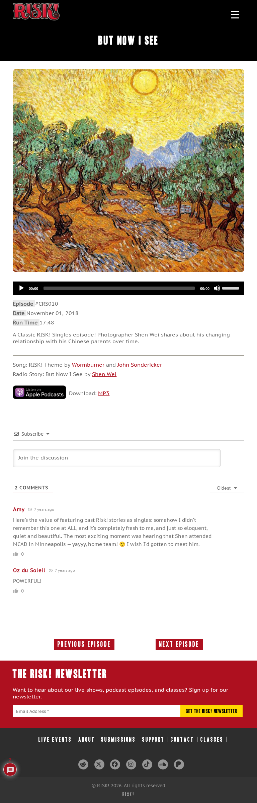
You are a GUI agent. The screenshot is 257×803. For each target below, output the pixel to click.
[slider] (231, 288)
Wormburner (88, 364)
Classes (212, 739)
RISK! (128, 794)
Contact (182, 739)
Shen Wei (104, 374)
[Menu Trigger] (235, 14)
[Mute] (216, 288)
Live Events (55, 739)
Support (153, 739)
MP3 (103, 393)
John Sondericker (139, 364)
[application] (128, 288)
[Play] (21, 288)
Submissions (118, 739)
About (86, 739)
